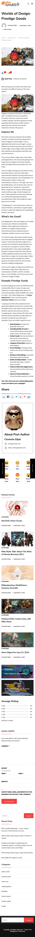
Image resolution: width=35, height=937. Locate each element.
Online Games (6, 896)
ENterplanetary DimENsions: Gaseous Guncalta (14, 586)
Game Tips (4, 881)
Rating (4, 768)
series (31, 274)
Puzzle (3, 906)
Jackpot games (6, 886)
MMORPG (4, 891)
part (27, 274)
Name (4, 773)
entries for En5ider (13, 300)
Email (21, 773)
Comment (5, 746)
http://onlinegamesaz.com (17, 448)
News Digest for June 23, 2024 (15, 652)
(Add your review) (7, 720)
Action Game (7, 29)
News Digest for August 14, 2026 (11, 858)
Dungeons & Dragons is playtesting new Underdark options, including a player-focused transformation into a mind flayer (16, 845)
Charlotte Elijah (12, 25)
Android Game (6, 877)
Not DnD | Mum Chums (11, 520)
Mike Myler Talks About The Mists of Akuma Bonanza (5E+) (16, 553)
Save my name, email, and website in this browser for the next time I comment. (16, 793)
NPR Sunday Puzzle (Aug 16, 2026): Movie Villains (17, 853)
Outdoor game (6, 901)
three (23, 274)
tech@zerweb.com (14, 444)
